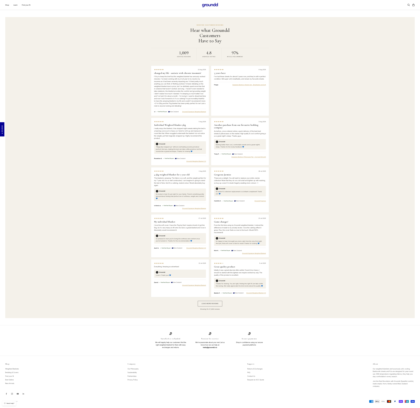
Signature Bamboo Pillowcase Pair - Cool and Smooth (248, 157)
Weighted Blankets (12, 369)
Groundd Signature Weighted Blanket (194, 111)
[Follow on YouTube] (18, 394)
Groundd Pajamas (260, 201)
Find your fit (26, 5)
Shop (7, 5)
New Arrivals (9, 383)
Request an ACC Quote (255, 380)
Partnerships (132, 376)
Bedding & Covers (11, 372)
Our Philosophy (133, 369)
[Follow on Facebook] (6, 394)
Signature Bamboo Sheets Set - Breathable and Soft (249, 85)
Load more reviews (210, 303)
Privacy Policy (133, 380)
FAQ (248, 372)
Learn (15, 5)
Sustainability (132, 372)
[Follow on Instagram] (12, 394)
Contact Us (251, 376)
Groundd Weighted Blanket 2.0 (196, 161)
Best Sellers (9, 380)
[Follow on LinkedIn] (23, 394)
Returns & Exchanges (255, 369)
